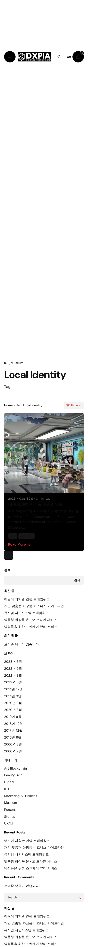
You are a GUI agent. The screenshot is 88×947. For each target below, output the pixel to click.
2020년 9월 (13, 703)
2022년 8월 (13, 675)
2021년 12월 (13, 689)
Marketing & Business (20, 796)
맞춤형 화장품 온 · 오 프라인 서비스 (30, 620)
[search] (79, 897)
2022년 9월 (13, 668)
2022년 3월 (13, 682)
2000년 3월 (13, 744)
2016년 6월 (12, 737)
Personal (10, 810)
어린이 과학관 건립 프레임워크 (27, 599)
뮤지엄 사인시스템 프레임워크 (26, 613)
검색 (7, 570)
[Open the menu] (10, 56)
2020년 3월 (13, 710)
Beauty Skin (13, 775)
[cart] (78, 56)
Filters (76, 405)
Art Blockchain (15, 768)
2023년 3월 (13, 662)
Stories (9, 816)
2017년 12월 (13, 730)
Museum (17, 363)
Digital (9, 782)
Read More (17, 544)
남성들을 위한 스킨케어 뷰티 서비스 (30, 627)
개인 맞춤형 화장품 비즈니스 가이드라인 (34, 606)
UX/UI (8, 823)
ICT (6, 363)
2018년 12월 (13, 724)
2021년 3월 (12, 696)
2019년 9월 (12, 717)
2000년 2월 (13, 751)
